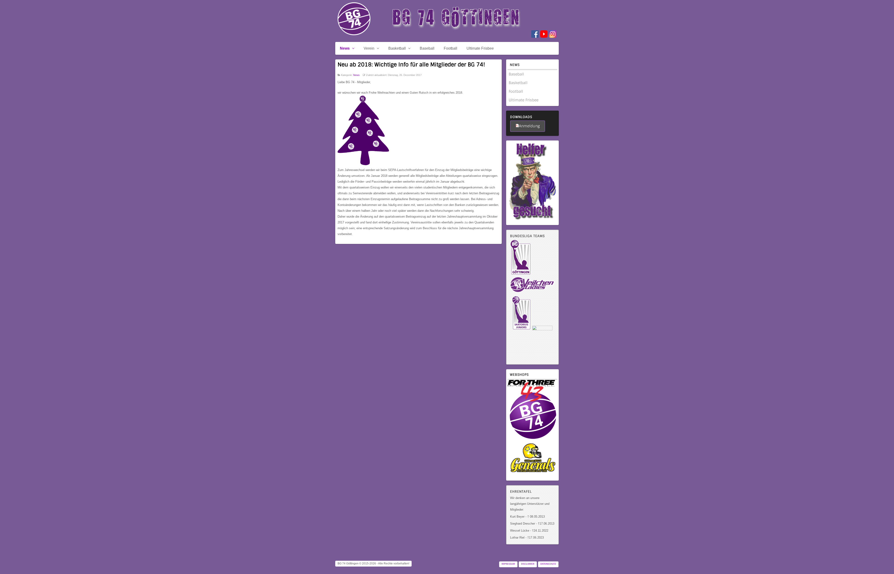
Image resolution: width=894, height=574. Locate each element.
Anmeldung (529, 126)
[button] (882, 562)
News (356, 75)
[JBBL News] (542, 329)
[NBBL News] (521, 329)
